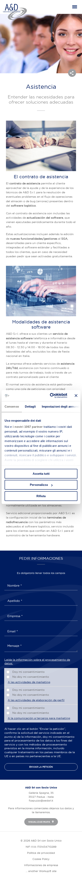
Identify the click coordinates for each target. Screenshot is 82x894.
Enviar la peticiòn (41, 767)
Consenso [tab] (12, 406)
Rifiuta (41, 496)
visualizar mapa (39, 822)
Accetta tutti (41, 473)
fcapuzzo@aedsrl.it (41, 800)
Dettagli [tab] (30, 406)
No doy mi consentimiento (30, 676)
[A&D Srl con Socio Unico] (15, 12)
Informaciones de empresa (41, 865)
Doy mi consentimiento (28, 671)
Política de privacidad (41, 852)
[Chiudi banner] (76, 395)
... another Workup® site (41, 871)
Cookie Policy (41, 859)
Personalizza (39, 484)
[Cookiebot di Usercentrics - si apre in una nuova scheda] (50, 395)
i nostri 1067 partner (28, 426)
